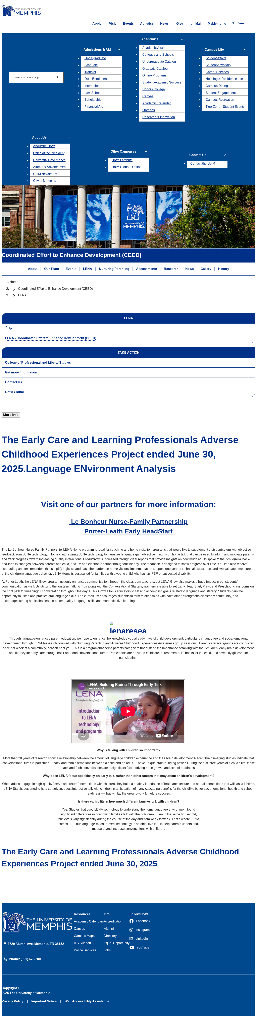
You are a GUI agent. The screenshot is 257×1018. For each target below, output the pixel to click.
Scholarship (93, 99)
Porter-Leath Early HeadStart (128, 531)
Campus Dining (217, 86)
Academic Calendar (156, 103)
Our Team (51, 269)
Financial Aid (94, 106)
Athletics (147, 23)
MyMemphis (217, 23)
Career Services (217, 72)
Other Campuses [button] (123, 151)
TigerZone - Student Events (225, 106)
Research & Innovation (158, 117)
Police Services (85, 950)
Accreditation (113, 921)
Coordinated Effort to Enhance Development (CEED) (55, 288)
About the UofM (44, 146)
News (164, 23)
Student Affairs (216, 58)
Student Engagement (221, 93)
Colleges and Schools (158, 54)
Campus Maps (84, 936)
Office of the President (48, 153)
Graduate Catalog (155, 68)
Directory (110, 936)
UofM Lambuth (122, 160)
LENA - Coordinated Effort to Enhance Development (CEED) (50, 338)
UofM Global (14, 392)
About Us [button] (39, 137)
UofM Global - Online (127, 167)
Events (128, 23)
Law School (93, 93)
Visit (112, 23)
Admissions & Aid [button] (97, 49)
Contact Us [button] (197, 155)
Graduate (91, 65)
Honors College (153, 89)
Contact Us (13, 382)
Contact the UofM (202, 163)
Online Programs (154, 75)
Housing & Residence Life (224, 78)
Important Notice (44, 1001)
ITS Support (82, 943)
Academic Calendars (89, 921)
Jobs (107, 950)
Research (171, 269)
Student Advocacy (218, 65)
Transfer (90, 72)
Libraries (148, 110)
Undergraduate (95, 58)
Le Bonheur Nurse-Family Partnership (128, 521)
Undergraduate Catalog (159, 61)
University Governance (49, 160)
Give (179, 23)
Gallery (206, 269)
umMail (196, 23)
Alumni (109, 928)
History (223, 269)
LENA (87, 269)
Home (14, 282)
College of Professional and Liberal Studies (38, 362)
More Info (10, 415)
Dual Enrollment (96, 78)
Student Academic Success (161, 82)
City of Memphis (44, 180)
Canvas (147, 96)
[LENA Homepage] (128, 627)
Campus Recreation (220, 99)
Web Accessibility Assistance (87, 1001)
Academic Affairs (154, 47)
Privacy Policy (12, 1001)
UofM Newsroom (45, 174)
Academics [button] (149, 39)
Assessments (146, 269)
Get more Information (21, 372)
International (93, 86)
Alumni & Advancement (49, 167)
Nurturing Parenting (114, 269)
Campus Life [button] (214, 49)
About (32, 269)
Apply (96, 23)
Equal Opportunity (117, 943)
